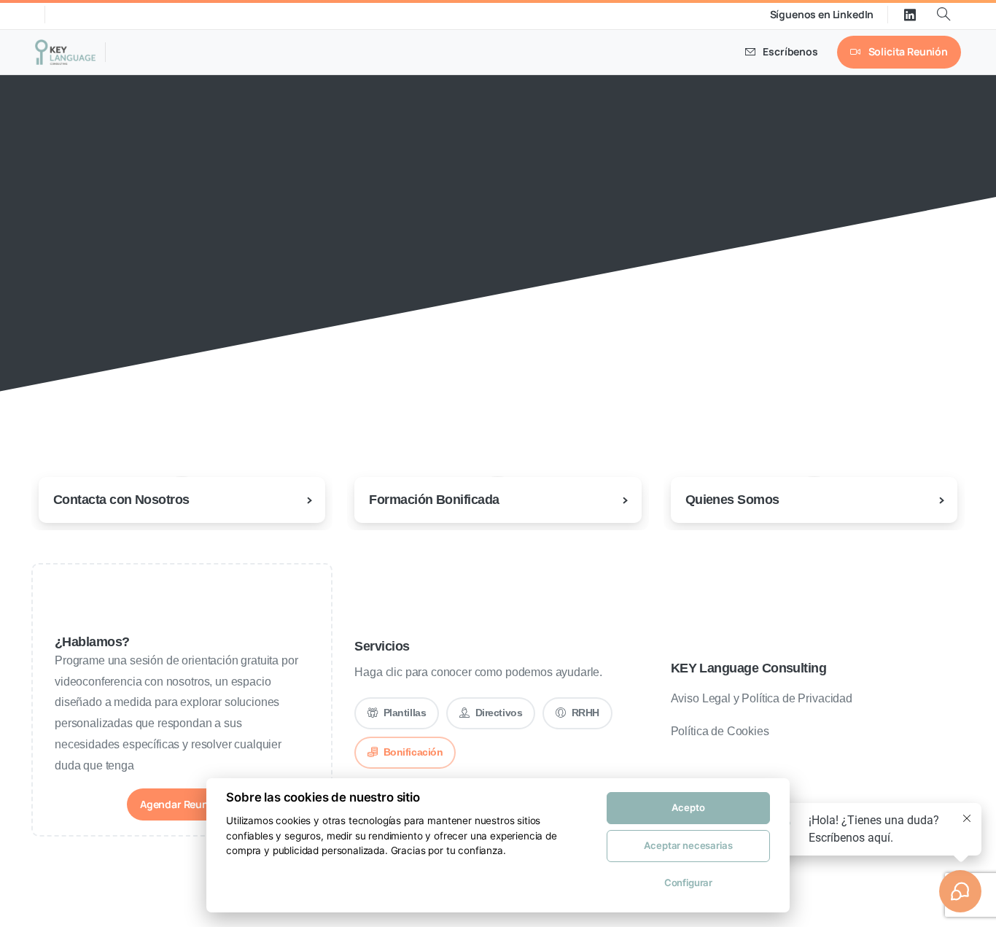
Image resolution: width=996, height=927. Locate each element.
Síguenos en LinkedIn (822, 14)
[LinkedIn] (910, 14)
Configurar (688, 882)
